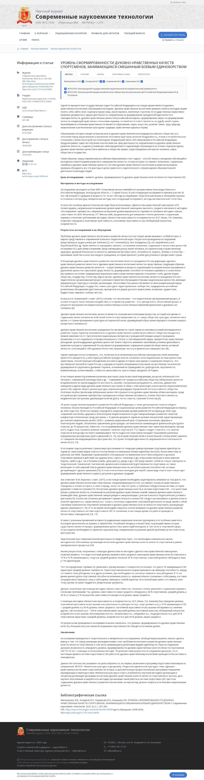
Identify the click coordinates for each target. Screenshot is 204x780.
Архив (23, 39)
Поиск (35, 39)
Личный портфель (174, 34)
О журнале (41, 33)
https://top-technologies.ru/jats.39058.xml (35, 175)
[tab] (68, 74)
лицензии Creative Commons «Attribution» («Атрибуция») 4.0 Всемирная (83, 759)
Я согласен (178, 774)
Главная (24, 33)
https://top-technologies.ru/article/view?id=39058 (38, 82)
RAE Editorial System (79, 762)
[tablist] (124, 74)
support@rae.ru (59, 747)
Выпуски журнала (39, 48)
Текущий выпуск (134, 33)
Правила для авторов (105, 33)
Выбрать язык (179, 2)
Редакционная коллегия (71, 33)
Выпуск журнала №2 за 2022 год (66, 48)
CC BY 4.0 (32, 164)
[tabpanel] (124, 88)
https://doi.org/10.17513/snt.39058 (37, 89)
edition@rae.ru (79, 750)
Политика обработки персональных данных (37, 765)
